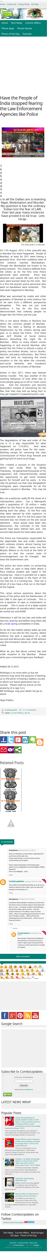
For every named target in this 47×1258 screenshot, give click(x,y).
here (22, 687)
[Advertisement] (23, 65)
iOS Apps (14, 1235)
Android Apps (37, 1232)
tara (26, 871)
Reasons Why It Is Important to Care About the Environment (26, 1195)
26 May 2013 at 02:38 (26, 899)
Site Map (34, 4)
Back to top (33, 1243)
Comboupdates (11, 710)
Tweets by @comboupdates (13, 1222)
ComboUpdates (18, 1245)
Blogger (36, 1245)
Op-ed (27, 713)
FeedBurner (28, 1089)
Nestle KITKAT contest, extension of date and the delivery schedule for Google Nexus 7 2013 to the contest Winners (27, 1142)
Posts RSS (13, 1243)
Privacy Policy (23, 4)
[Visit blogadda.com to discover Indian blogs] (29, 1222)
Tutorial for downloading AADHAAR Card (24, 1179)
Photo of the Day (10, 33)
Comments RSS (23, 1243)
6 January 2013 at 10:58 (33, 881)
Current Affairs (33, 22)
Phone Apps (8, 28)
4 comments (31, 710)
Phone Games (24, 28)
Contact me (11, 4)
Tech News (16, 22)
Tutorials (27, 33)
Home (2, 4)
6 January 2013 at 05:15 (27, 850)
